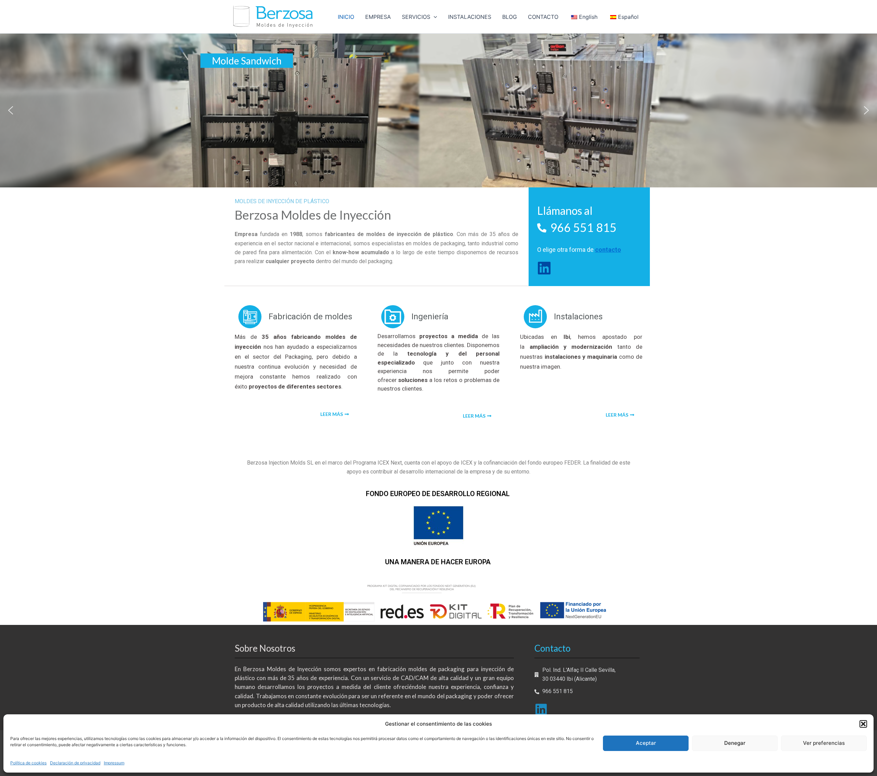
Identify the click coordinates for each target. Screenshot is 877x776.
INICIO (346, 16)
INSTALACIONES (469, 16)
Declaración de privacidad (75, 762)
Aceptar (646, 743)
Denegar (734, 743)
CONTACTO (543, 16)
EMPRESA (378, 16)
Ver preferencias (824, 743)
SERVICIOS (416, 16)
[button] (863, 723)
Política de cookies (28, 762)
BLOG (509, 16)
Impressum (114, 762)
